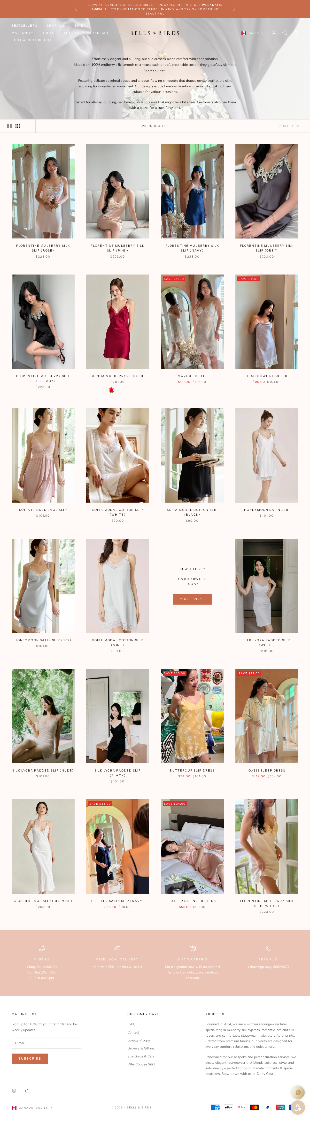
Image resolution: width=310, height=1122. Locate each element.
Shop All (56, 25)
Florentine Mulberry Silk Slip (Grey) (267, 248)
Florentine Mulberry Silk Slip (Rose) (43, 248)
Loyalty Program (140, 1040)
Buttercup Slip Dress (192, 770)
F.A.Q (131, 1024)
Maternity (22, 33)
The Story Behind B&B (86, 33)
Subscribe (30, 1058)
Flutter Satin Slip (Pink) (192, 901)
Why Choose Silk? (141, 1064)
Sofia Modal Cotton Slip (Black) (192, 512)
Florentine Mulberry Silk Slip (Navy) (192, 248)
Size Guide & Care (140, 1056)
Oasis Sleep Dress (266, 770)
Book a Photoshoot (32, 40)
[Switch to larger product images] (9, 126)
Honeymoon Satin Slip (267, 510)
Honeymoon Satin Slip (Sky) (43, 640)
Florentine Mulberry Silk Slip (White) (267, 903)
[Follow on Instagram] (14, 1090)
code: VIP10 (192, 599)
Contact (133, 1032)
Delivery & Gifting (140, 1048)
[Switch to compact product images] (26, 126)
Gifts (48, 33)
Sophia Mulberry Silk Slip (118, 376)
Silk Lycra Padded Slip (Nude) (43, 770)
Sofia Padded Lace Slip (43, 510)
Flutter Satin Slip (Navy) (117, 901)
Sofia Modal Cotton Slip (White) (117, 512)
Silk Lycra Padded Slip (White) (267, 642)
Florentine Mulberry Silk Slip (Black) (43, 378)
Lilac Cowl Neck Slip (267, 376)
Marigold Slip (192, 376)
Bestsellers (24, 25)
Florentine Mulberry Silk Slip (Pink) (118, 248)
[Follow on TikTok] (26, 1090)
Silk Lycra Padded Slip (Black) (117, 773)
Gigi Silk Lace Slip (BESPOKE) (43, 901)
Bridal (82, 25)
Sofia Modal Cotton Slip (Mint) (117, 642)
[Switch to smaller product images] (18, 126)
